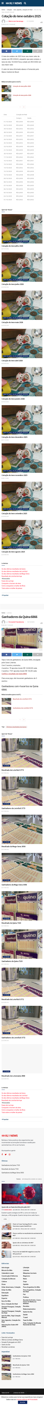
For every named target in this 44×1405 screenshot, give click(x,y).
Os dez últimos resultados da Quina (13, 569)
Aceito (22, 1402)
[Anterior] (20, 107)
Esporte (4, 1298)
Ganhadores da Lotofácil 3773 (23, 708)
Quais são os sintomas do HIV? (23, 1243)
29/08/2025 (6, 554)
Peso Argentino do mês (31, 1287)
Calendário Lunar (8, 1273)
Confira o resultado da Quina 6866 (14, 674)
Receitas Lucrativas (8, 1347)
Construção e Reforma (10, 1276)
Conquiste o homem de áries (11, 583)
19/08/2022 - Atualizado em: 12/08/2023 (25, 1229)
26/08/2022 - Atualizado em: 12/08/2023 (25, 1209)
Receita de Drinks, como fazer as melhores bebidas (32, 1301)
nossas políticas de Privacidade (27, 1399)
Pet (24, 1294)
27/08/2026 (6, 773)
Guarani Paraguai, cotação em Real (11, 1312)
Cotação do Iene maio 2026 (12, 322)
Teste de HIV (5, 1393)
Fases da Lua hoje (8, 581)
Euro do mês (6, 1301)
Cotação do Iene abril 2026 (12, 360)
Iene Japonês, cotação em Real (23, 10)
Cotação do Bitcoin (8, 1279)
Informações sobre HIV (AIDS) (32, 1179)
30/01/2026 (6, 401)
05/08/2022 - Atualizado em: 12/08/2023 (25, 1245)
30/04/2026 (6, 363)
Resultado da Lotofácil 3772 (13, 999)
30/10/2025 (30, 622)
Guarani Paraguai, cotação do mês (11, 1307)
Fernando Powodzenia (16, 622)
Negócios (26, 1276)
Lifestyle (26, 1267)
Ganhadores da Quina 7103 (12, 961)
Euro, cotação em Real (10, 1304)
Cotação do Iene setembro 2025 (14, 513)
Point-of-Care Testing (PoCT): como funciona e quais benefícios (25, 1225)
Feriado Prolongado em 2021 (11, 1342)
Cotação (9, 10)
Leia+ (5, 1219)
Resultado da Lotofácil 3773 (22, 699)
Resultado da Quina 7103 (11, 923)
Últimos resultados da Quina (16, 727)
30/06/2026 (6, 287)
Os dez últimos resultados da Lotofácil (14, 571)
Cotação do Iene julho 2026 (22, 86)
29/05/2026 (6, 325)
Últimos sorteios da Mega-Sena (12, 1340)
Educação (5, 1293)
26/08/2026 (6, 1002)
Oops (25, 1281)
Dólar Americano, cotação (11, 1287)
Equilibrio (5, 1295)
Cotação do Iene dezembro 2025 (14, 437)
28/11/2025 (6, 478)
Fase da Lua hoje (7, 1337)
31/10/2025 (30, 21)
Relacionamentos (29, 1309)
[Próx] (24, 107)
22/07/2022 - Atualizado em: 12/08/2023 (25, 1256)
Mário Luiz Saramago (16, 21)
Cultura (4, 1281)
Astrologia (5, 1267)
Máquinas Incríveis (30, 1273)
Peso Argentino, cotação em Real (32, 1291)
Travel (25, 1317)
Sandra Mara (8, 1209)
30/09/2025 (6, 516)
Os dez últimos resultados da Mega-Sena (15, 574)
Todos (18, 1179)
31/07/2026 (6, 248)
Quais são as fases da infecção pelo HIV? (16, 1207)
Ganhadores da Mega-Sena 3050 (14, 884)
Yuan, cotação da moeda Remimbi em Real (32, 1324)
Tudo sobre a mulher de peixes (12, 588)
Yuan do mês (27, 1320)
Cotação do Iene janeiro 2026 (13, 399)
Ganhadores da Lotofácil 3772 (13, 1037)
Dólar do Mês (6, 1290)
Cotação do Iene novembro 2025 (14, 475)
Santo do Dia (27, 1312)
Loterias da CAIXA (18, 1393)
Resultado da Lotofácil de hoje (12, 576)
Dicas (4, 1284)
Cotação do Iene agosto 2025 (13, 551)
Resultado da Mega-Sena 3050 (13, 846)
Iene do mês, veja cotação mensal (15, 241)
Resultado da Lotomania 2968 (13, 1076)
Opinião (26, 1284)
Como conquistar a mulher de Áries (13, 586)
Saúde (25, 1314)
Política (26, 1297)
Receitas (26, 1306)
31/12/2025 (6, 440)
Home (3, 10)
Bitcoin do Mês (7, 1270)
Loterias (9, 613)
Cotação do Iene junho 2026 (22, 95)
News (25, 1279)
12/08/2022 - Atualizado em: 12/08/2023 (25, 1238)
